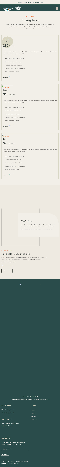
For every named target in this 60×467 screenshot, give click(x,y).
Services (33, 416)
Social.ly (5, 463)
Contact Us (34, 419)
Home (33, 410)
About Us (33, 413)
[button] (57, 8)
